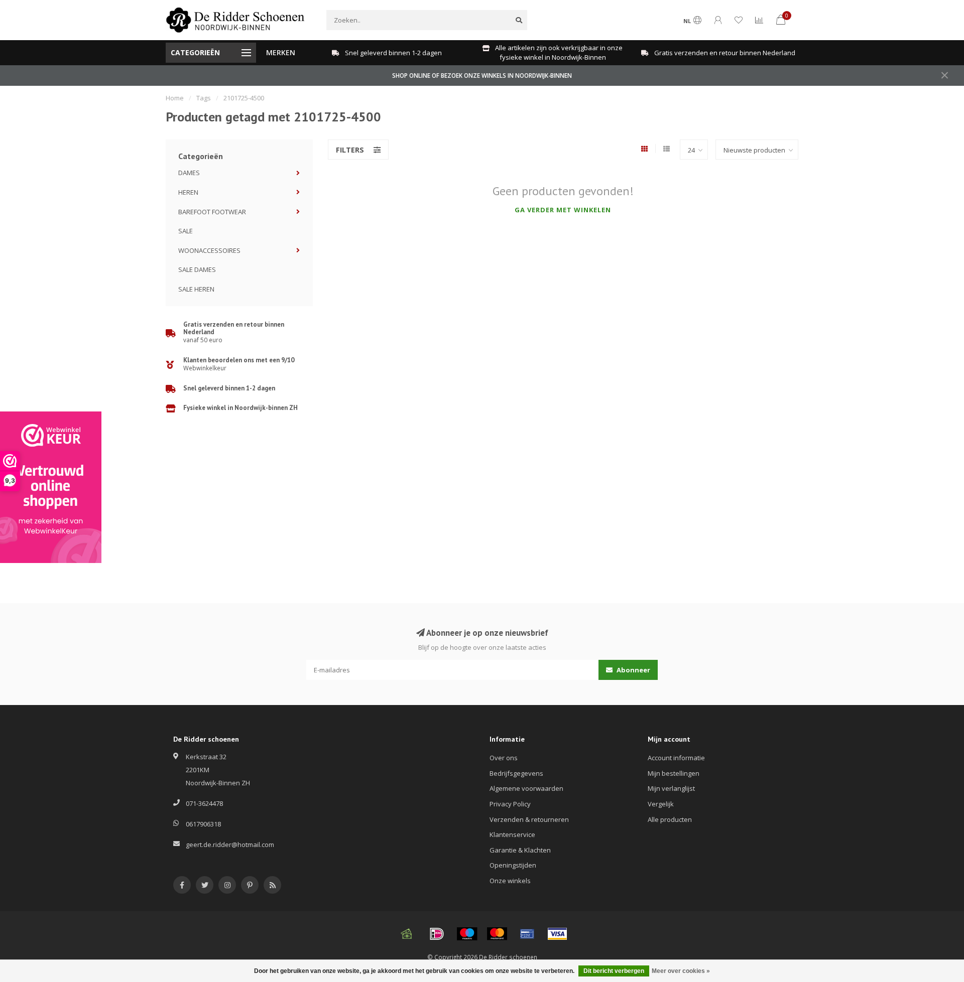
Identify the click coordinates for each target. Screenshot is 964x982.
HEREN (188, 192)
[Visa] (557, 933)
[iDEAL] (436, 933)
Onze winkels (510, 880)
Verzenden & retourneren (529, 819)
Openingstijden (513, 865)
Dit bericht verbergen (613, 970)
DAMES (189, 172)
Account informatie (676, 757)
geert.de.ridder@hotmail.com (230, 844)
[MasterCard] (497, 933)
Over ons (504, 757)
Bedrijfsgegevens (516, 773)
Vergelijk (661, 803)
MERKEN (280, 52)
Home (175, 97)
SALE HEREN (196, 289)
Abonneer (632, 669)
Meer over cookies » (681, 970)
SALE (185, 230)
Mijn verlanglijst (671, 788)
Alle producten (670, 819)
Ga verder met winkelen (563, 209)
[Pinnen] (527, 933)
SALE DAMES (197, 269)
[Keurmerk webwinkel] (50, 487)
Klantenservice (512, 834)
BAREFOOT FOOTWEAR (212, 211)
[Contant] (406, 933)
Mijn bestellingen (673, 773)
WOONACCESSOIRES (209, 250)
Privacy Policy (510, 803)
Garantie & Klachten (520, 850)
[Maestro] (466, 933)
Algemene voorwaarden (526, 788)
